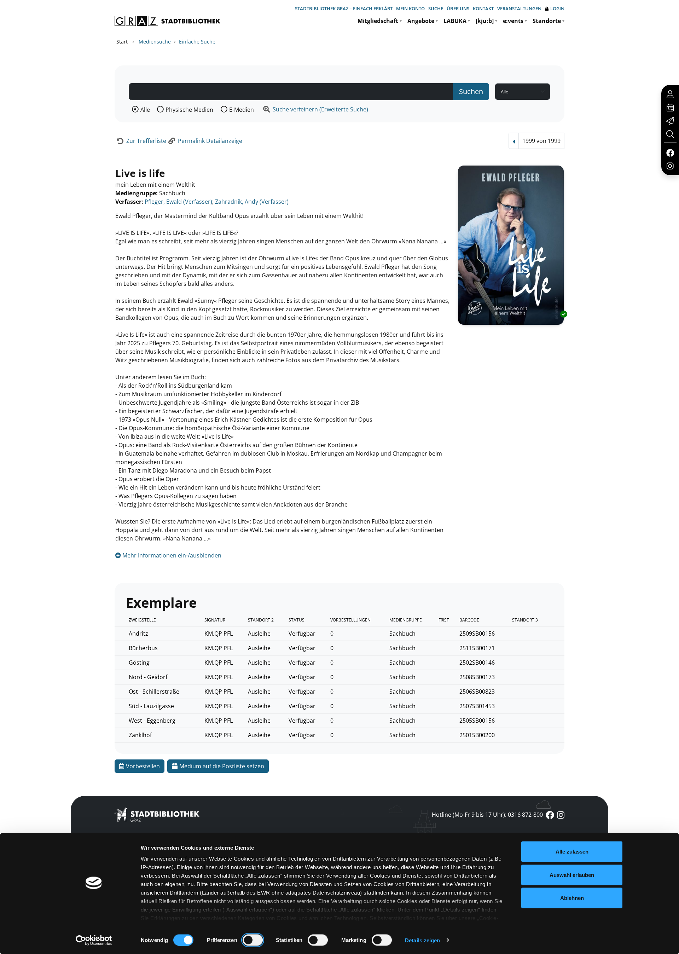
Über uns (458, 8)
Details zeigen (422, 940)
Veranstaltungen (519, 8)
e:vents (513, 21)
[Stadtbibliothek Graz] (167, 21)
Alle (145, 110)
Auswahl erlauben (572, 875)
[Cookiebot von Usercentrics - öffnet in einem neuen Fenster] (94, 940)
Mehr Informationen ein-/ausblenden (171, 555)
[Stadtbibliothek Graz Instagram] (670, 165)
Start (122, 41)
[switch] (253, 940)
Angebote (420, 21)
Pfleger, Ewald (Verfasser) (178, 202)
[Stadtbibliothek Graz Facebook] (670, 152)
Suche (435, 8)
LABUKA (454, 21)
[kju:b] (485, 21)
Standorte (547, 21)
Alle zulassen (572, 852)
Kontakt (483, 8)
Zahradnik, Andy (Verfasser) (252, 202)
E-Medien (241, 110)
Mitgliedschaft (378, 21)
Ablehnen (572, 898)
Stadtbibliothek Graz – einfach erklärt (344, 8)
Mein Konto (410, 8)
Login (557, 8)
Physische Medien (189, 110)
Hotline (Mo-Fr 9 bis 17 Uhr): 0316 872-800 (487, 815)
